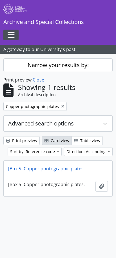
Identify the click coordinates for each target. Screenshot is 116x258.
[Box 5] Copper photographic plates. (46, 169)
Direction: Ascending (86, 151)
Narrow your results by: (58, 65)
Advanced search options (41, 123)
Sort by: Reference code (33, 151)
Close (38, 80)
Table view (89, 140)
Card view (59, 140)
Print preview (24, 140)
